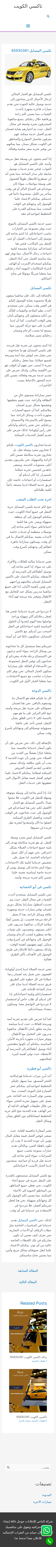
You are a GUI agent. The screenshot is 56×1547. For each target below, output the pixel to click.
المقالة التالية (28, 1282)
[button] (28, 16)
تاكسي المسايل (27, 1220)
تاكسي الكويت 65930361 (31, 1417)
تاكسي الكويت (28, 6)
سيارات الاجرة (25, 1421)
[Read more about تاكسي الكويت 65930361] (28, 1390)
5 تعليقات (43, 1421)
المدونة (35, 1361)
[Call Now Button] (49, 1541)
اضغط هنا (20, 1538)
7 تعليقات (43, 1361)
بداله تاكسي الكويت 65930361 (28, 1357)
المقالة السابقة (28, 1271)
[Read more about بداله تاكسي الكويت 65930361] (28, 1330)
